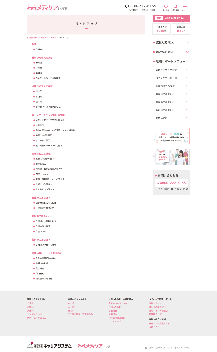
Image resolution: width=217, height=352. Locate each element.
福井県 (39, 101)
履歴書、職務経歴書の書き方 (49, 168)
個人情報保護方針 (44, 278)
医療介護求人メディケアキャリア (41, 37)
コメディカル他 (34, 314)
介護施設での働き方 (45, 207)
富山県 (39, 96)
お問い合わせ (42, 263)
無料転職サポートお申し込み (49, 145)
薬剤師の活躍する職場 (46, 244)
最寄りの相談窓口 (44, 135)
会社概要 (40, 268)
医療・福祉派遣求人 (36, 317)
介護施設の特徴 (43, 226)
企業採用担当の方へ (117, 303)
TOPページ (41, 49)
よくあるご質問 (43, 140)
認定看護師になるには (46, 202)
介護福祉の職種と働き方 (47, 221)
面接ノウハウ (42, 174)
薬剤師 (39, 72)
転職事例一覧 (155, 314)
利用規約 (40, 273)
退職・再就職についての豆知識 (50, 179)
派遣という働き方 (44, 184)
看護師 (39, 62)
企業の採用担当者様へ (46, 258)
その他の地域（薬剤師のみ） (49, 106)
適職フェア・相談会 (158, 310)
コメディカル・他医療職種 (48, 77)
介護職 (39, 67)
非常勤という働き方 (45, 189)
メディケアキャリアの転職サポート (52, 119)
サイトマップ (114, 321)
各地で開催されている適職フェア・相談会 (55, 130)
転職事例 (40, 125)
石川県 (39, 91)
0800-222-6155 (172, 183)
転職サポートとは (157, 303)
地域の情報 (41, 163)
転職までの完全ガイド (46, 158)
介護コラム (41, 231)
